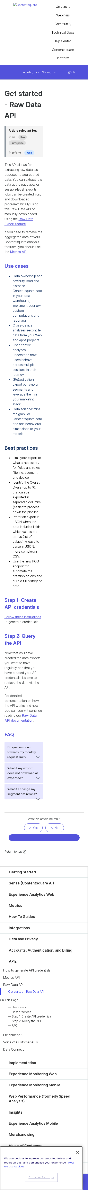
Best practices (21, 1012)
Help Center (62, 41)
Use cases (19, 1007)
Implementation (22, 1063)
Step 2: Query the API (26, 1021)
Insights (16, 1112)
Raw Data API (13, 985)
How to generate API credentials (27, 970)
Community (63, 24)
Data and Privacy (23, 939)
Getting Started (22, 872)
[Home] (25, 5)
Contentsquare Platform (63, 54)
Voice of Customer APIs (20, 1042)
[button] (61, 72)
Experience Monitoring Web (33, 1074)
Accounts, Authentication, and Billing (40, 950)
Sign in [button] (70, 72)
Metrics (15, 905)
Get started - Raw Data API (26, 991)
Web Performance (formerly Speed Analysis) (39, 1098)
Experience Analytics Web (31, 894)
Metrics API (11, 977)
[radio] (33, 827)
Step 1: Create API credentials (32, 1016)
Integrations (19, 928)
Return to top (13, 851)
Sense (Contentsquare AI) (31, 883)
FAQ (14, 1025)
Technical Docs (62, 32)
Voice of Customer (25, 1146)
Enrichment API (14, 1035)
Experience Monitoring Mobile (34, 1085)
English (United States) (36, 72)
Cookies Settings (41, 1177)
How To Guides (22, 916)
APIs (13, 961)
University (63, 7)
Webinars (63, 15)
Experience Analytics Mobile (33, 1123)
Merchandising (21, 1134)
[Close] (77, 1152)
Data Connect (13, 1049)
